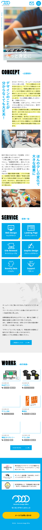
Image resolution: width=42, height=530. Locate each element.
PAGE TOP (39, 524)
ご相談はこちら (18, 343)
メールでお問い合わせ (23, 515)
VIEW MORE (17, 448)
